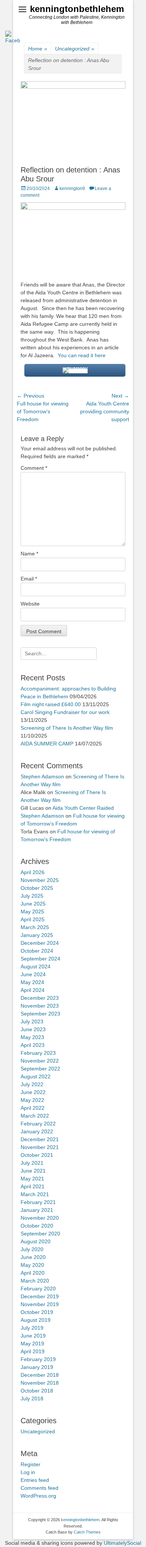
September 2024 (40, 959)
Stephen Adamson (42, 776)
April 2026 (33, 872)
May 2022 (32, 1100)
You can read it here (82, 355)
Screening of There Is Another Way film (67, 728)
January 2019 (37, 1367)
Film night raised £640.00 (51, 704)
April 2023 (33, 1045)
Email (29, 579)
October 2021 (37, 1155)
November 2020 (40, 1218)
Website (30, 604)
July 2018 (32, 1399)
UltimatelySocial (122, 1543)
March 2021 (35, 1194)
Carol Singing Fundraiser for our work (65, 712)
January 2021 (37, 1210)
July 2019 (32, 1328)
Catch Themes (87, 1532)
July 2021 (32, 1163)
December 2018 (40, 1375)
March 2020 (35, 1281)
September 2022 (40, 1069)
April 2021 (33, 1186)
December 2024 (40, 943)
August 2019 (36, 1320)
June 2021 (33, 1171)
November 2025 (40, 880)
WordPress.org (38, 1496)
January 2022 (37, 1131)
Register (30, 1464)
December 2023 (40, 998)
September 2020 (40, 1234)
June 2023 (33, 1029)
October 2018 (37, 1391)
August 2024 (36, 966)
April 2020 (33, 1273)
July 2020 (32, 1249)
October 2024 (37, 951)
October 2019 (37, 1312)
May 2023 (32, 1037)
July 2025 (32, 896)
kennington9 (72, 188)
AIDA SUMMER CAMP (47, 744)
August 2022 (36, 1076)
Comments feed (39, 1488)
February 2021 (38, 1202)
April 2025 (33, 919)
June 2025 (33, 904)
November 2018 (40, 1383)
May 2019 (32, 1344)
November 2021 (40, 1147)
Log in (28, 1472)
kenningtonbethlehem (77, 9)
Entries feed (35, 1480)
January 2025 (37, 935)
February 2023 (38, 1053)
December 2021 (40, 1139)
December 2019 (40, 1296)
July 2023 (32, 1021)
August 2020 (36, 1241)
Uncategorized (38, 1431)
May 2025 (32, 912)
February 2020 (38, 1289)
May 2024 (32, 982)
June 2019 (33, 1336)
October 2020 (37, 1226)
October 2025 (37, 888)
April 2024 (33, 990)
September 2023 (40, 1014)
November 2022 (40, 1061)
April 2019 (33, 1351)
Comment (34, 468)
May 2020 (32, 1265)
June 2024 (33, 974)
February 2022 (38, 1124)
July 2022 (32, 1084)
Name (29, 554)
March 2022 (35, 1116)
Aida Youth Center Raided (83, 808)
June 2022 (33, 1092)
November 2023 (40, 1006)
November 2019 (40, 1304)
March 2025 (35, 927)
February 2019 (38, 1359)
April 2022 (33, 1108)
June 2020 (33, 1257)
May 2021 (32, 1179)
